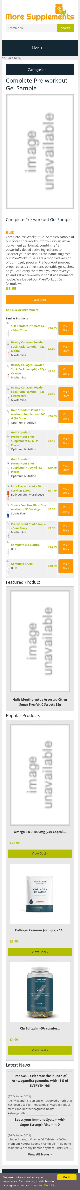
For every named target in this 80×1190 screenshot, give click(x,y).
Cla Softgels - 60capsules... (40, 1028)
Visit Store (40, 300)
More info (50, 1185)
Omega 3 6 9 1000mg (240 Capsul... (40, 832)
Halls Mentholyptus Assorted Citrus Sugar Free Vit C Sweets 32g (40, 702)
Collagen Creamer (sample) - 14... (40, 930)
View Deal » (40, 853)
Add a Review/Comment (22, 310)
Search (65, 28)
